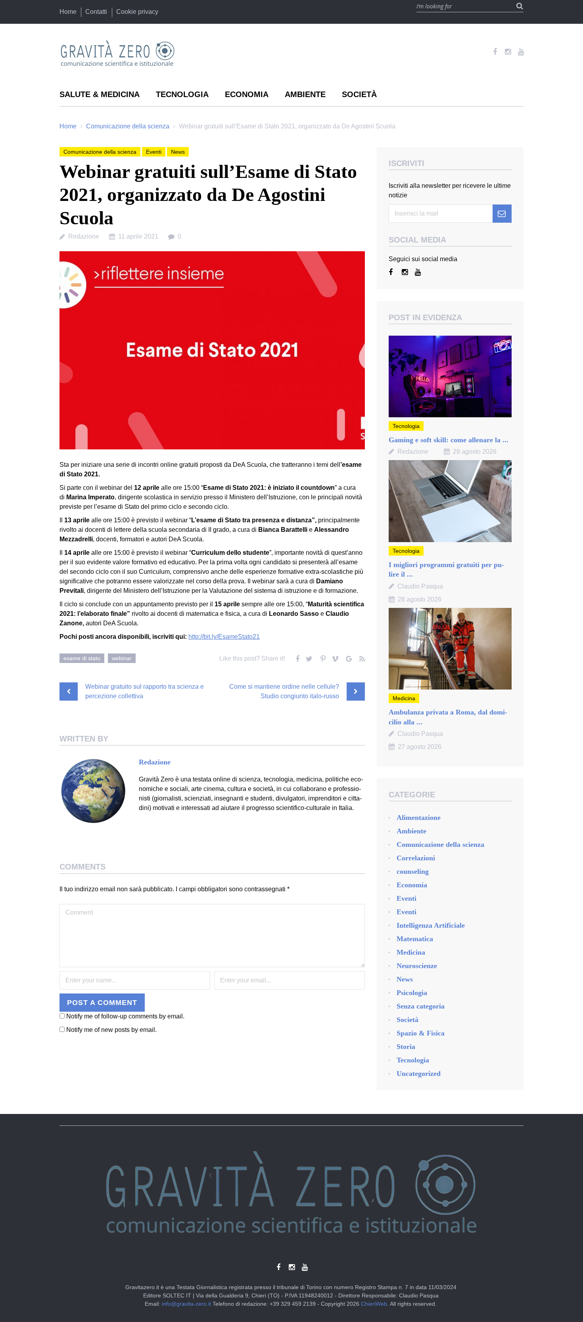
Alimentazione (419, 817)
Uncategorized (419, 1073)
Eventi (153, 152)
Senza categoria (421, 1006)
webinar (122, 658)
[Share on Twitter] (309, 657)
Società (359, 94)
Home (68, 11)
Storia (406, 1047)
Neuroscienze (417, 966)
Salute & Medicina (99, 94)
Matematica (415, 939)
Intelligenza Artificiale (431, 925)
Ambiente (305, 94)
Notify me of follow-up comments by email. (125, 1083)
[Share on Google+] (348, 657)
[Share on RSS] (361, 657)
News (178, 152)
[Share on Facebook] (295, 657)
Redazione (83, 236)
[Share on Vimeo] (335, 657)
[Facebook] (494, 52)
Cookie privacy (137, 11)
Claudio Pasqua (420, 586)
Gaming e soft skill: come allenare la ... (448, 440)
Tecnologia (182, 94)
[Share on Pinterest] (322, 657)
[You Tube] (520, 52)
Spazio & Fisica (421, 1033)
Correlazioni (416, 858)
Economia (246, 94)
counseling (413, 871)
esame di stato (81, 658)
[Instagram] (507, 52)
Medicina (404, 698)
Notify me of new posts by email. (111, 1097)
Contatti (96, 11)
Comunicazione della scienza (127, 126)
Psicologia (412, 993)
